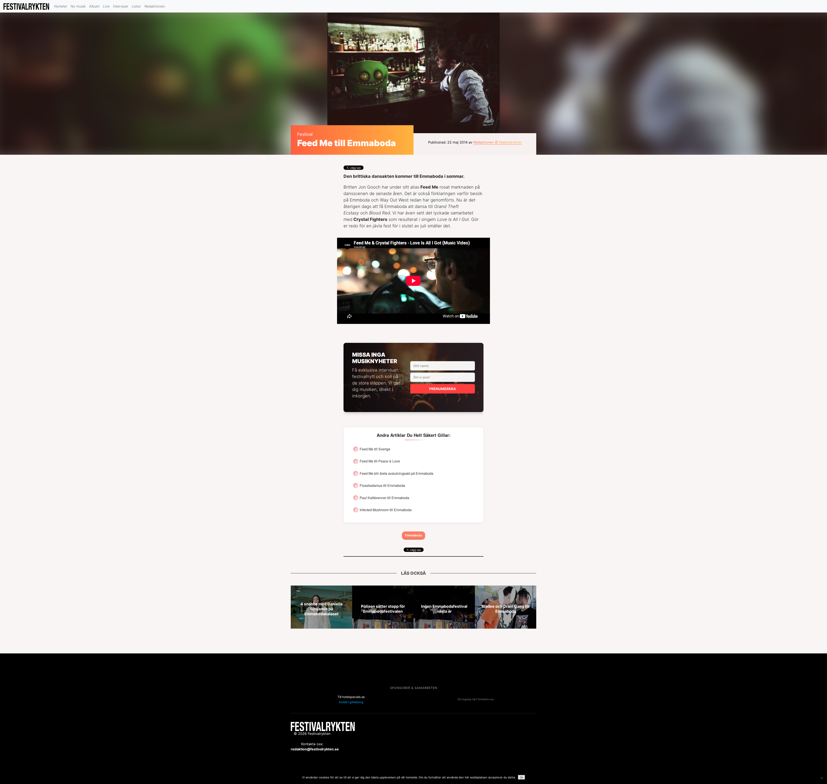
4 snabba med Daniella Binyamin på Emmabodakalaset (321, 608)
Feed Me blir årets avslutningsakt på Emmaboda (396, 473)
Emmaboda (413, 535)
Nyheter (60, 6)
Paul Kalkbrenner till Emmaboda (384, 497)
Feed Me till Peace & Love (380, 461)
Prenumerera (442, 389)
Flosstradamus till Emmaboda (382, 485)
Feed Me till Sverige (375, 449)
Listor (136, 6)
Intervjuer (120, 6)
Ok (521, 777)
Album (94, 6)
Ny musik (78, 6)
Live (106, 6)
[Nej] (821, 778)
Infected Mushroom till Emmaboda (386, 510)
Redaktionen (155, 6)
